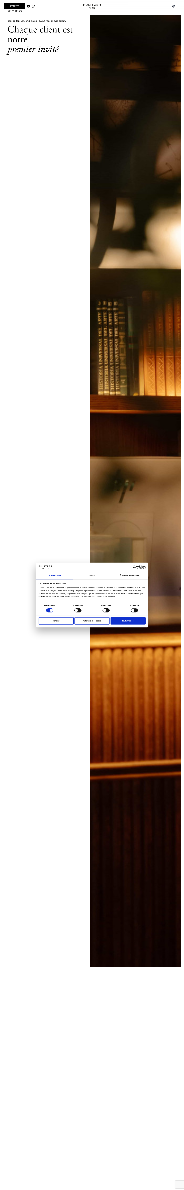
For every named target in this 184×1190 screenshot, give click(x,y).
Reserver (14, 6)
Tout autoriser (128, 621)
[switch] (77, 610)
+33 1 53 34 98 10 (14, 11)
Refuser (56, 621)
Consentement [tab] (54, 576)
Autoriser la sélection (92, 621)
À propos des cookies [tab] (129, 576)
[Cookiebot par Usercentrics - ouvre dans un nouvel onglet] (135, 567)
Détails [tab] (92, 576)
